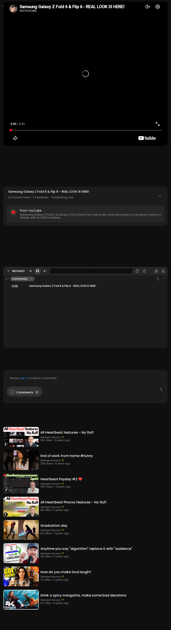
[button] (85, 206)
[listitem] (85, 285)
